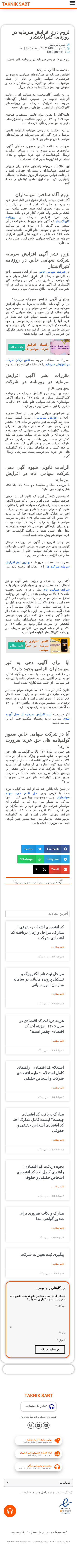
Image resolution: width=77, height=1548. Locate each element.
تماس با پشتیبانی (36, 1406)
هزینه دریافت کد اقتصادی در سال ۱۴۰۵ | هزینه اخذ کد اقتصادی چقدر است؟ (41, 1026)
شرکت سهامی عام (57, 589)
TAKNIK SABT (16, 4)
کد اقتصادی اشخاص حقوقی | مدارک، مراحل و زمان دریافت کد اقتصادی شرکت (37, 932)
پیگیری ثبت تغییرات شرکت (42, 1254)
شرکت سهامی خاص (52, 271)
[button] (57, 849)
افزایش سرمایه (47, 417)
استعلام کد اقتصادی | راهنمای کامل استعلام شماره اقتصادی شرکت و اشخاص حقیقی (40, 1073)
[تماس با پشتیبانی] (51, 1406)
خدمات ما (65, 1482)
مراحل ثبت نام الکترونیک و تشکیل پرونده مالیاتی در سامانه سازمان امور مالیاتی (38, 979)
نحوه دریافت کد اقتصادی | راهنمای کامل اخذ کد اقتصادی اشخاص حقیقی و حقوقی (40, 1172)
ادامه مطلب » (57, 947)
